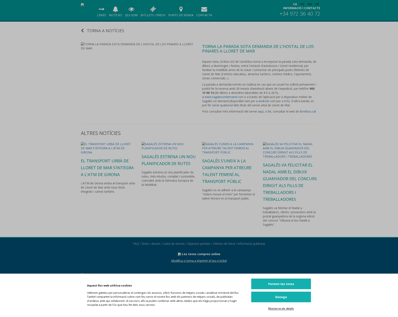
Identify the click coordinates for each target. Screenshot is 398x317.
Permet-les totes (281, 284)
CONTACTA (204, 15)
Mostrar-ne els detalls (281, 308)
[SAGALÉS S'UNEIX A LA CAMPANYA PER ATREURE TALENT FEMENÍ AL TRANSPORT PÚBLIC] (229, 148)
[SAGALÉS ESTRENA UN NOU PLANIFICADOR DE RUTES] (169, 146)
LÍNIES (101, 15)
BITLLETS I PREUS (153, 15)
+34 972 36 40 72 (300, 13)
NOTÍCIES (115, 15)
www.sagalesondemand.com (224, 97)
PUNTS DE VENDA (180, 15)
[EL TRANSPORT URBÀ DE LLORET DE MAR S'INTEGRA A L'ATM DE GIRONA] (108, 148)
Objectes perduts (198, 244)
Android (264, 101)
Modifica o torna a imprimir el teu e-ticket (199, 261)
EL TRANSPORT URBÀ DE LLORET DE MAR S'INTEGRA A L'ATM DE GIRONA (107, 167)
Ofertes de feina (224, 244)
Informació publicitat (251, 244)
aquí (260, 111)
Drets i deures (151, 244)
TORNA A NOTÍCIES (105, 30)
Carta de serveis (174, 244)
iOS (286, 101)
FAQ (136, 244)
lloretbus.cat (308, 111)
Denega (281, 297)
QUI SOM (131, 15)
